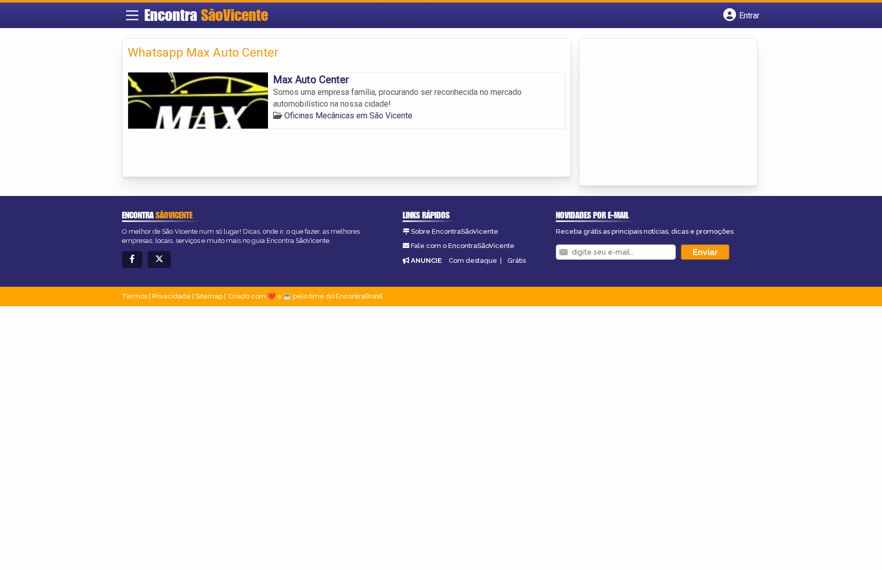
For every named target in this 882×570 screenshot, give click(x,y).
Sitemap (209, 296)
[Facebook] (132, 259)
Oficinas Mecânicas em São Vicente (348, 115)
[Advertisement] (661, 113)
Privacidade (171, 296)
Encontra (206, 15)
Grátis (516, 260)
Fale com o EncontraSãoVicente (462, 246)
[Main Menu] (132, 15)
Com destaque (473, 260)
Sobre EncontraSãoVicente (454, 231)
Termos (135, 296)
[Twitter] (159, 259)
